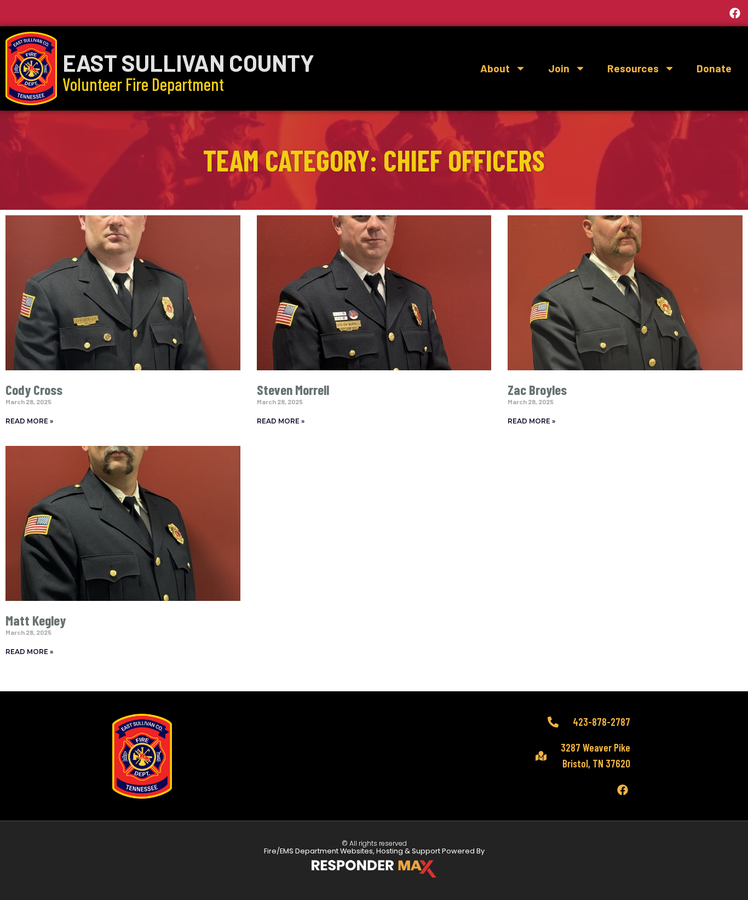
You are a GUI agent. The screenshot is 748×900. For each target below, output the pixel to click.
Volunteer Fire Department (143, 83)
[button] (374, 13)
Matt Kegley (35, 619)
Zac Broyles (537, 389)
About (495, 68)
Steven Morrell (293, 389)
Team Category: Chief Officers (374, 159)
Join (558, 68)
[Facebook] (735, 13)
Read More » (29, 421)
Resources (633, 68)
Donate (714, 68)
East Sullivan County (188, 62)
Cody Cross (33, 389)
